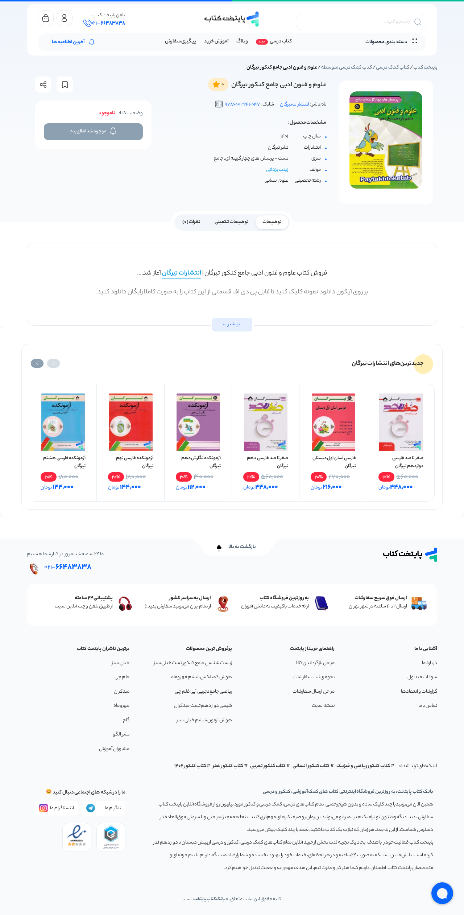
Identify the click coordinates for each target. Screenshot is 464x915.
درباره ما (429, 663)
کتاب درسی (281, 41)
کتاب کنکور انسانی (311, 766)
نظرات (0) (191, 222)
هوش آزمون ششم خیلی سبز (204, 720)
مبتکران (121, 692)
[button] (53, 363)
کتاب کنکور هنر (228, 766)
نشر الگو (121, 734)
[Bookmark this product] (65, 84)
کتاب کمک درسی (392, 67)
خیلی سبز (120, 663)
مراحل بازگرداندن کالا (315, 663)
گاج (126, 720)
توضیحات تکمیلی (232, 222)
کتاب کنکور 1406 (190, 766)
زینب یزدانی (277, 170)
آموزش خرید (216, 41)
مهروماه (121, 706)
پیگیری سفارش (180, 41)
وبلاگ (242, 41)
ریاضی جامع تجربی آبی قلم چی (203, 692)
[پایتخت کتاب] (232, 19)
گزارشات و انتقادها (419, 692)
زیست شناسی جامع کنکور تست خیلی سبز (193, 663)
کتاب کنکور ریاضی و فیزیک (363, 766)
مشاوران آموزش (114, 749)
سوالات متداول (422, 677)
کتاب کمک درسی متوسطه (346, 67)
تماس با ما (427, 706)
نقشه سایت (323, 706)
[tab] (272, 221)
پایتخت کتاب (425, 67)
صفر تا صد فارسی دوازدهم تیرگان (407, 462)
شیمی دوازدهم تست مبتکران (203, 706)
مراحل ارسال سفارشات (314, 692)
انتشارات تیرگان (295, 104)
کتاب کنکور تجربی (268, 766)
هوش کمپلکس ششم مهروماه (201, 677)
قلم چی (122, 677)
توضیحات (272, 222)
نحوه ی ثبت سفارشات (314, 677)
